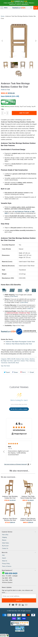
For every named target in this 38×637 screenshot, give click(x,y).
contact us (30, 308)
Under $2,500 (11, 362)
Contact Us (5, 548)
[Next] (35, 41)
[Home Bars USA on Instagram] (19, 605)
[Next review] (19, 452)
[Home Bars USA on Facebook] (9, 605)
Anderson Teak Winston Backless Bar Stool (19, 344)
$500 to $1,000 (11, 359)
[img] (19, 427)
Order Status (5, 543)
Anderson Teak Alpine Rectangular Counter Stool (20, 341)
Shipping (4, 537)
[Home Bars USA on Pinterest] (16, 605)
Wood (17, 362)
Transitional (4, 362)
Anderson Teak (5, 89)
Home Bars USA (15, 610)
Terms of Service (6, 566)
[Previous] (2, 41)
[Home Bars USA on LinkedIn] (23, 605)
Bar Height (4, 360)
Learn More (13, 296)
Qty (2, 109)
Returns (4, 540)
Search (4, 558)
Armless (27, 359)
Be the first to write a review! (19, 409)
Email (32, 372)
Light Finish (17, 360)
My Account (5, 545)
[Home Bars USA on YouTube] (13, 605)
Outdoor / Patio (25, 360)
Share (16, 372)
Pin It (23, 372)
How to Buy (5, 534)
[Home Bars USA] (19, 8)
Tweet (8, 372)
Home (2, 16)
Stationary (32, 360)
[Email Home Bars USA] (26, 605)
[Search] (31, 8)
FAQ (3, 555)
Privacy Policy (6, 563)
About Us (4, 560)
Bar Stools (10, 360)
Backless (32, 359)
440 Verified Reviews (19, 430)
